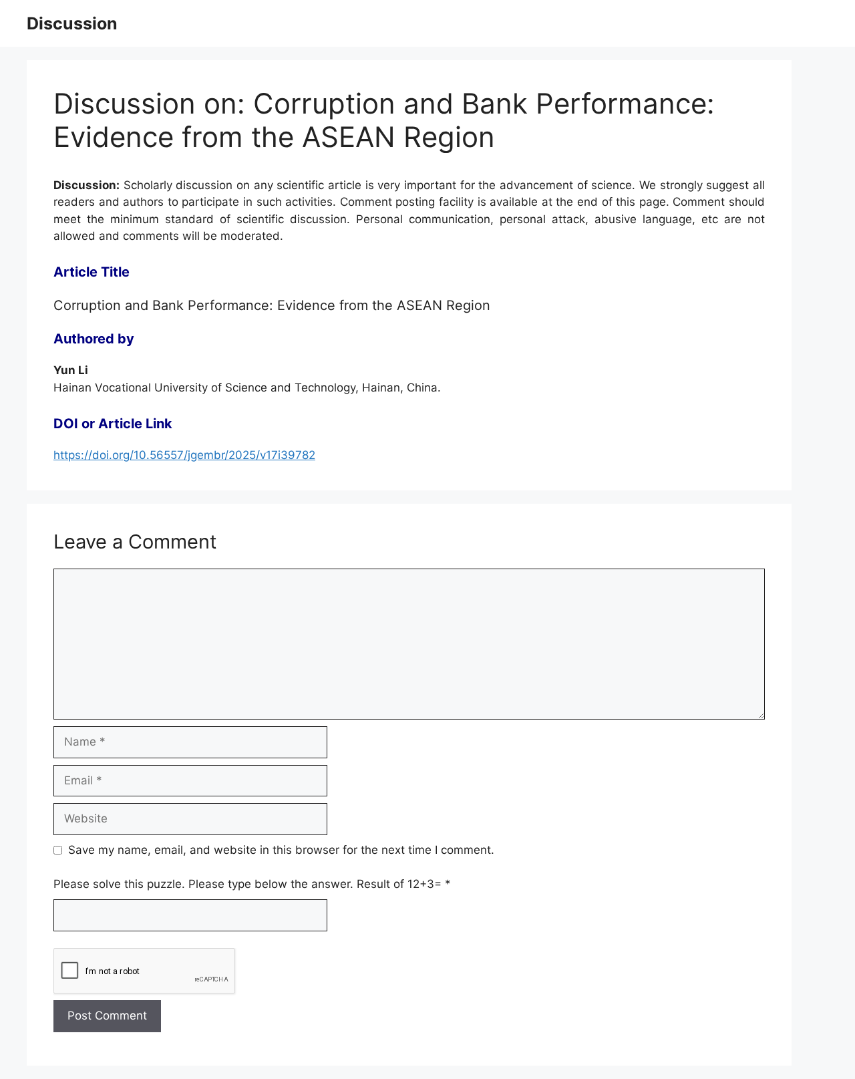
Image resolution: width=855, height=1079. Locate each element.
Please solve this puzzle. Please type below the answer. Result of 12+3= (252, 884)
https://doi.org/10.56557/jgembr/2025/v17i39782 (184, 455)
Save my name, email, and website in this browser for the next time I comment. (281, 850)
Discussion (72, 23)
